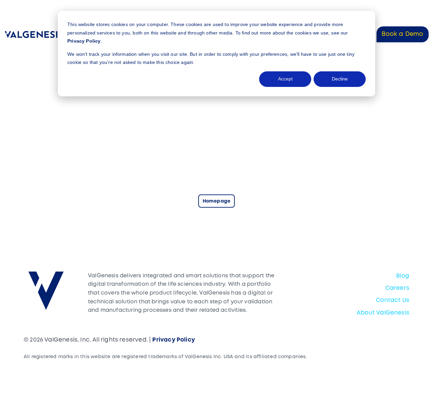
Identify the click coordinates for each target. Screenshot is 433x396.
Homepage (216, 201)
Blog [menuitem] (402, 276)
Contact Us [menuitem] (392, 300)
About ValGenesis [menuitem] (383, 313)
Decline (340, 78)
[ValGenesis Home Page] (35, 34)
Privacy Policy (84, 41)
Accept (285, 78)
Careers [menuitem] (397, 288)
